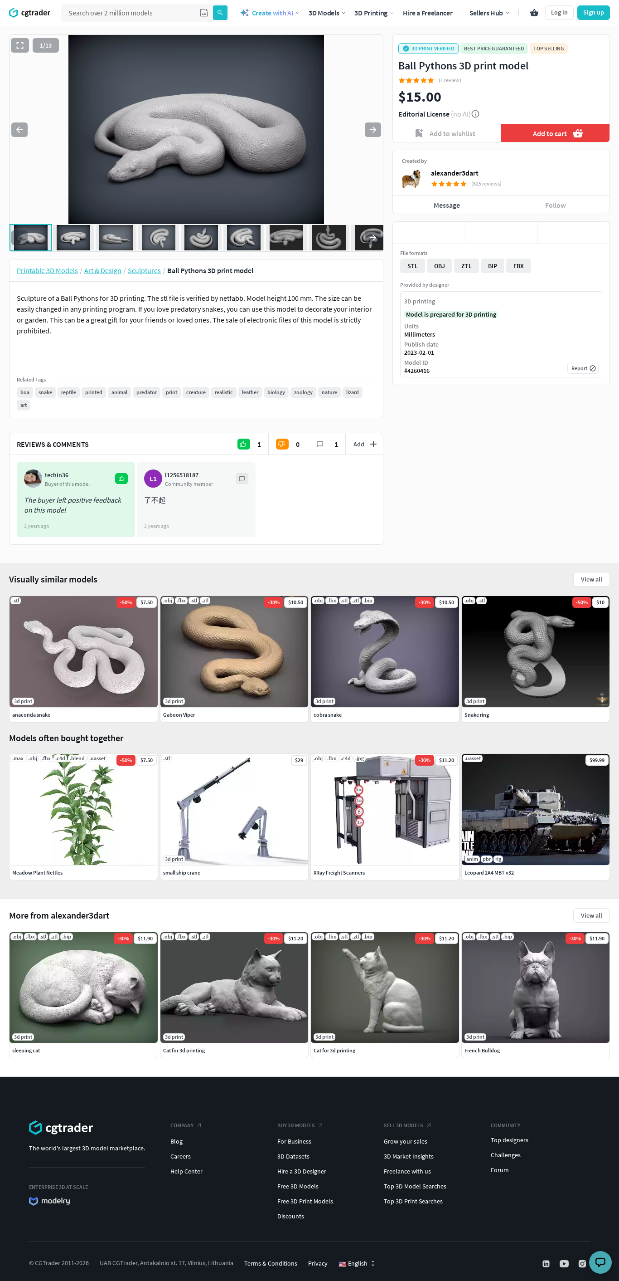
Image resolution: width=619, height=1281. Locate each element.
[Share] (573, 233)
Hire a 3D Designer (301, 1171)
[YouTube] (565, 1264)
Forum (500, 1170)
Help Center (186, 1171)
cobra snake (328, 714)
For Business (294, 1141)
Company (181, 1125)
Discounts (290, 1216)
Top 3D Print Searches (413, 1201)
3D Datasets (293, 1156)
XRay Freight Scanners (339, 872)
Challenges (506, 1155)
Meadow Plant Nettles (37, 872)
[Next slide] (373, 129)
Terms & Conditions (270, 1263)
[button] (204, 12)
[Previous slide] (19, 129)
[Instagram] (583, 1264)
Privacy (318, 1263)
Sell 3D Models (403, 1125)
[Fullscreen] (20, 45)
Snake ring (476, 714)
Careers (180, 1156)
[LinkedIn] (547, 1264)
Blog (176, 1141)
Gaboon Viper (179, 714)
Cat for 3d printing (184, 1050)
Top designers (509, 1140)
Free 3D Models (298, 1186)
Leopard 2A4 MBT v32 (489, 872)
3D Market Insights (409, 1156)
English (353, 1263)
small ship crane (181, 872)
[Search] (220, 12)
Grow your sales (405, 1141)
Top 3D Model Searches (415, 1186)
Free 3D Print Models (305, 1201)
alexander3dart (455, 172)
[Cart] (534, 12)
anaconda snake (31, 714)
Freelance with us (407, 1171)
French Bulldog (482, 1050)
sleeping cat (26, 1050)
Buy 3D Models (296, 1125)
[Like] (429, 233)
